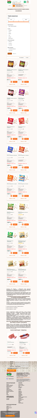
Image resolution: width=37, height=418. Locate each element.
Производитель (10, 24)
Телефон (11, 363)
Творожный (20, 392)
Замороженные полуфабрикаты (10, 397)
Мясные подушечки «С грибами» (23, 155)
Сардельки (7, 388)
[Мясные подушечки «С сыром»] (12, 178)
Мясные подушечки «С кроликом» (10, 212)
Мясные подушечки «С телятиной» (21, 127)
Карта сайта (26, 375)
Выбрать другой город (19, 5)
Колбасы (7, 384)
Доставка (18, 375)
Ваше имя (11, 361)
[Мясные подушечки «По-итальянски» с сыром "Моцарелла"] (23, 235)
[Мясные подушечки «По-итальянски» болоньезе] (23, 263)
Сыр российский (20, 397)
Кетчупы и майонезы (21, 385)
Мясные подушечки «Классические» (21, 98)
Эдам (19, 401)
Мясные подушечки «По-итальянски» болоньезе (22, 269)
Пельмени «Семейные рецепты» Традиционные (23, 70)
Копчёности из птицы (9, 390)
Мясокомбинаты (22, 375)
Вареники (7, 399)
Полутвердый (20, 395)
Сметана (7, 408)
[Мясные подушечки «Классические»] (23, 92)
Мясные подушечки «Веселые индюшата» (23, 212)
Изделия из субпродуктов (10, 391)
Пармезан (19, 390)
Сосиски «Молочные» (10, 342)
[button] (7, 344)
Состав (9, 28)
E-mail (11, 364)
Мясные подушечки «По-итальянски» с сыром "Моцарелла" (22, 242)
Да (13, 5)
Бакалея (20, 382)
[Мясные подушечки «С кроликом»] (12, 206)
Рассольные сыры (21, 399)
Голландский (20, 394)
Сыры (19, 389)
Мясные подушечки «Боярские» (12, 155)
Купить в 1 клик (12, 84)
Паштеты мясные (8, 389)
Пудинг (7, 410)
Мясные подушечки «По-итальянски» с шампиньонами (12, 269)
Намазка (7, 394)
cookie (14, 412)
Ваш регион (12, 366)
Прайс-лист (25, 374)
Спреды (7, 406)
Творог (7, 409)
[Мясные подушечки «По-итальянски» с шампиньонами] (12, 263)
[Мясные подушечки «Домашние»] (12, 235)
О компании (18, 374)
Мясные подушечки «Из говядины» (11, 127)
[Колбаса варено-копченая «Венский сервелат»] (24, 336)
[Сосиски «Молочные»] (12, 336)
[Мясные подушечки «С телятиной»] (23, 121)
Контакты (28, 374)
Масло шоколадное (9, 407)
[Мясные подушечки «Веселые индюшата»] (23, 206)
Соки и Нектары (20, 384)
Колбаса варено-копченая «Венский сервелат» (23, 342)
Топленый (19, 393)
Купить (15, 81)
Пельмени (7, 398)
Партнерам (21, 374)
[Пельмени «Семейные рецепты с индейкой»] (12, 92)
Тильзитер (19, 398)
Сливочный (20, 391)
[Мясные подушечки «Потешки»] (23, 178)
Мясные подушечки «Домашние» (10, 241)
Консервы (19, 387)
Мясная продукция (10, 382)
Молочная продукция (11, 404)
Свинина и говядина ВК (9, 385)
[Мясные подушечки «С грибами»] (23, 149)
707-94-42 (9, 376)
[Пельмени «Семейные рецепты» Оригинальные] (12, 64)
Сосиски (7, 387)
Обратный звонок (11, 378)
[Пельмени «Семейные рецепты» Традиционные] (23, 64)
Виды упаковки (10, 47)
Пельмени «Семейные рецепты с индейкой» (12, 98)
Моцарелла (19, 400)
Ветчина (7, 392)
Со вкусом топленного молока (22, 396)
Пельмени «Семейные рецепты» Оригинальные (12, 70)
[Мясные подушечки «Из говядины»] (12, 121)
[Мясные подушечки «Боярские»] (12, 149)
